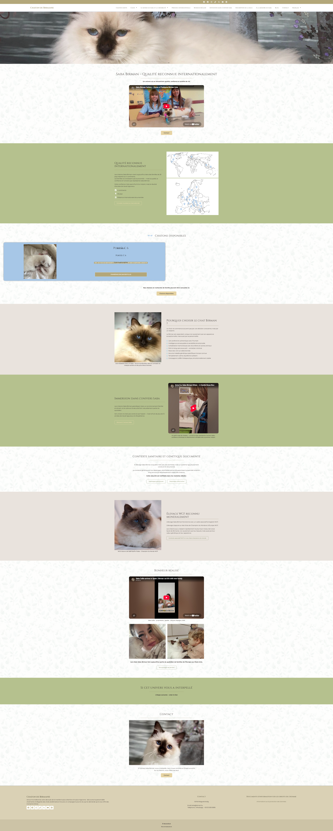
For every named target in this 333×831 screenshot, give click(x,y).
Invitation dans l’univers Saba (221, 8)
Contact (285, 8)
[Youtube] (222, 2)
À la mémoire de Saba (264, 8)
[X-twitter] (219, 2)
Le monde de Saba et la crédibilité (153, 8)
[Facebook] (204, 2)
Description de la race (244, 8)
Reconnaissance (166, 827)
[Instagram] (211, 2)
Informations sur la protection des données (271, 802)
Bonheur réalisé (200, 8)
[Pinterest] (226, 2)
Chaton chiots (121, 8)
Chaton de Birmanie (42, 7)
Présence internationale (181, 8)
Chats (133, 8)
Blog (277, 8)
